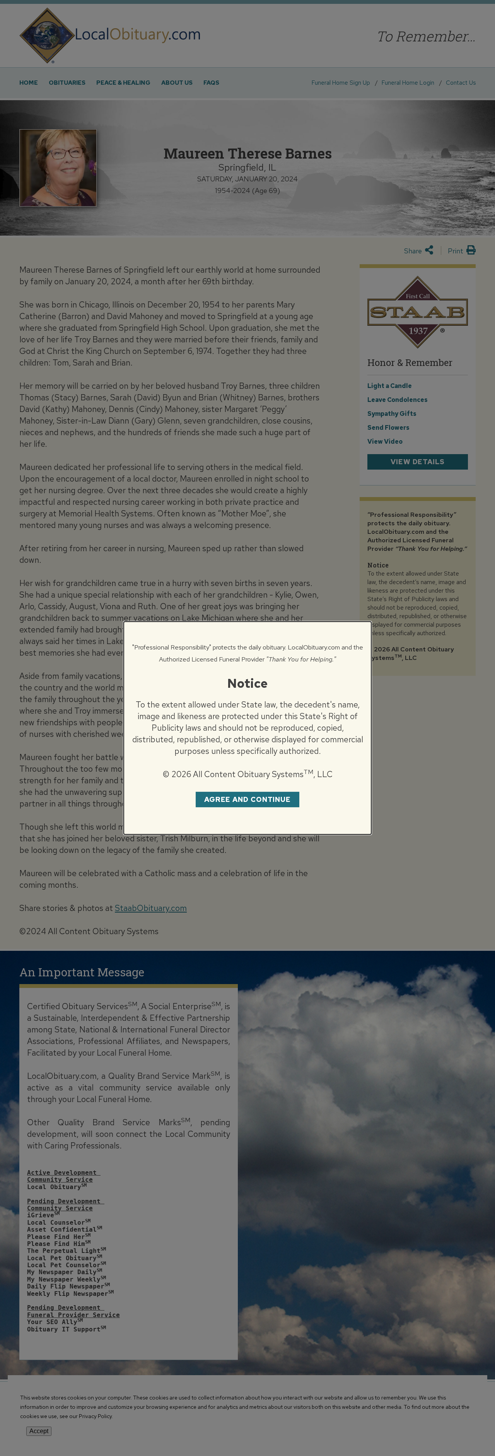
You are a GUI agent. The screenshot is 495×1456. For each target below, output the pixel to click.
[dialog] (247, 728)
